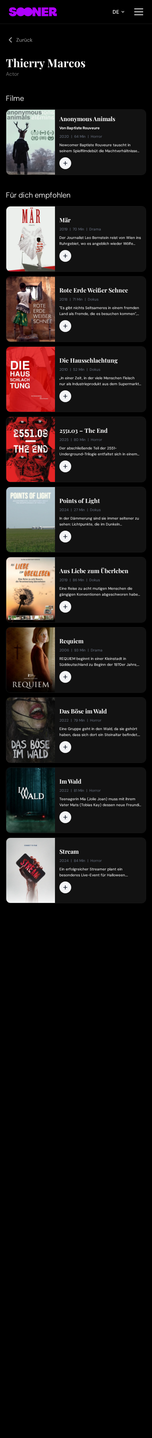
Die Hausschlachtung (88, 360)
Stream (69, 851)
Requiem (71, 641)
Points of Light (79, 500)
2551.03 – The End (83, 430)
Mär (64, 220)
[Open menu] (138, 11)
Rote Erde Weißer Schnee (93, 290)
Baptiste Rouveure (83, 128)
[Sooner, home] (33, 12)
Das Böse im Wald (83, 711)
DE (116, 11)
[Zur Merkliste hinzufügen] (65, 163)
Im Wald (70, 781)
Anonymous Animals (87, 119)
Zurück (24, 40)
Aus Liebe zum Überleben (93, 571)
